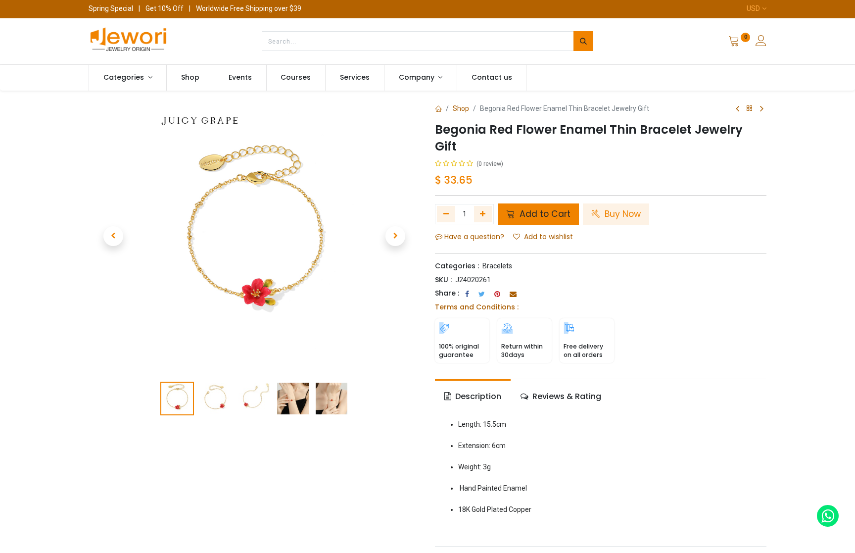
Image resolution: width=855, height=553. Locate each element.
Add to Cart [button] (543, 214)
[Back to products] (750, 108)
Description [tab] (477, 396)
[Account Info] (761, 42)
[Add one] (483, 214)
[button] (113, 236)
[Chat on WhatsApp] (827, 515)
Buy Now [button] (621, 214)
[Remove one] (446, 214)
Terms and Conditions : (477, 307)
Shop (461, 108)
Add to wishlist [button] (548, 237)
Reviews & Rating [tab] (565, 396)
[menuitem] (190, 78)
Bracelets (497, 266)
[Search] (583, 41)
